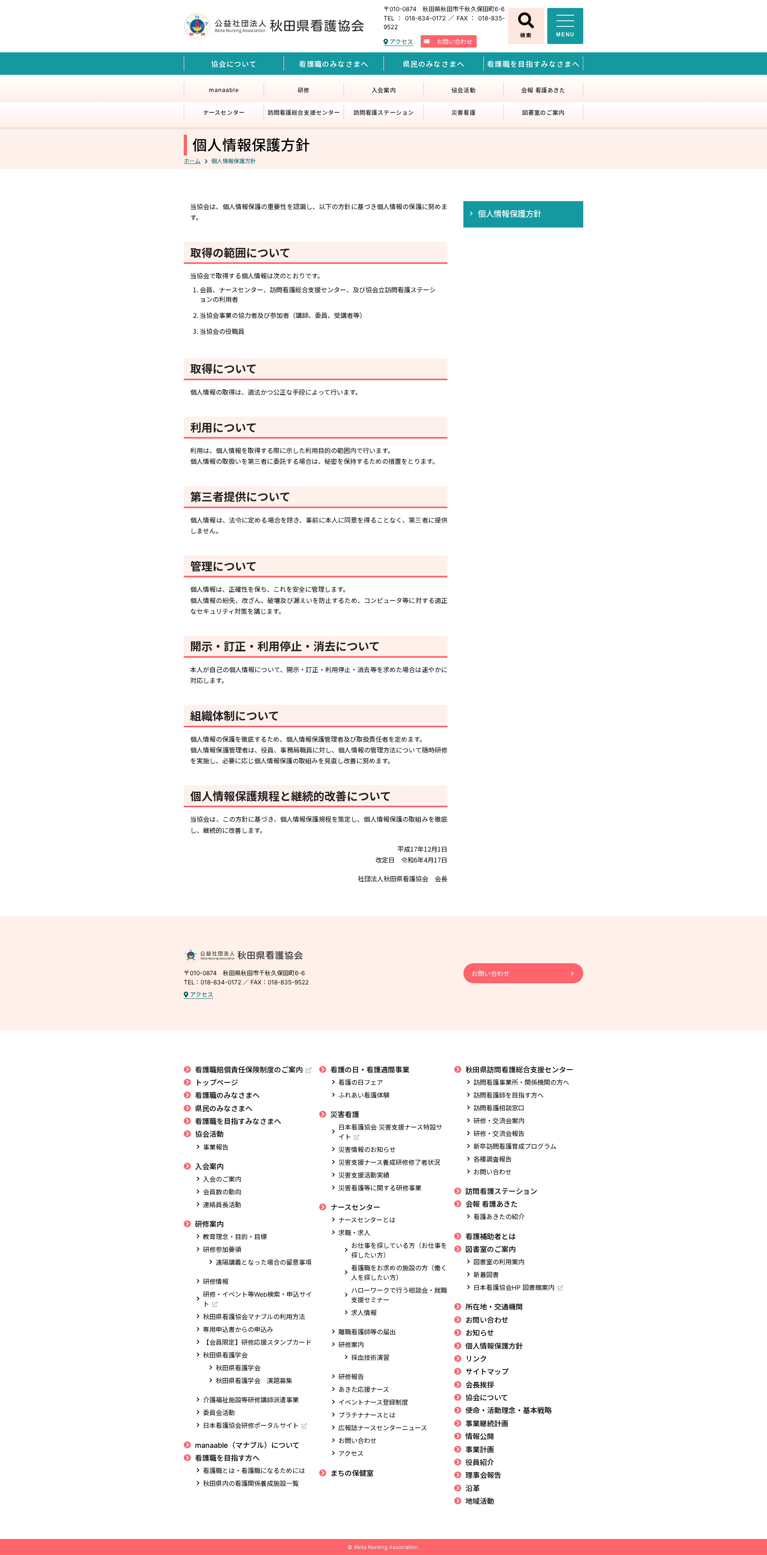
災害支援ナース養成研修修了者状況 (389, 1162)
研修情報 (216, 1282)
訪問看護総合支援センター (304, 112)
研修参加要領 (222, 1250)
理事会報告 (483, 1475)
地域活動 (479, 1501)
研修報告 (351, 1377)
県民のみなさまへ (434, 64)
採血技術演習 (370, 1357)
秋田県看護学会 (225, 1355)
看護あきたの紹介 (499, 1217)
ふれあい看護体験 (363, 1095)
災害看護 (463, 112)
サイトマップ (487, 1371)
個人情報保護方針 (510, 213)
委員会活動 (219, 1413)
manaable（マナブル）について (247, 1445)
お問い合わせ (455, 42)
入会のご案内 (222, 1179)
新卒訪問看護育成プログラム (514, 1146)
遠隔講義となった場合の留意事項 (264, 1262)
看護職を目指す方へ (227, 1458)
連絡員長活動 (222, 1205)
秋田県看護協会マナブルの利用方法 (254, 1317)
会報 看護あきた (543, 90)
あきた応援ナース (363, 1389)
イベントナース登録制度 (373, 1402)
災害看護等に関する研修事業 (379, 1188)
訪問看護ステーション (384, 112)
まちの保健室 (352, 1473)
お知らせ (479, 1333)
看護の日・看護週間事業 (369, 1070)
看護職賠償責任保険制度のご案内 (249, 1070)
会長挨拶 (479, 1385)
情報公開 (479, 1436)
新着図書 (486, 1275)
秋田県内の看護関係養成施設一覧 (251, 1483)
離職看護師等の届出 (367, 1332)
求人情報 (364, 1313)
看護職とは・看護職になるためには (254, 1471)
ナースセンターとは (366, 1220)
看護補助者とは (490, 1236)
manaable (224, 89)
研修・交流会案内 (499, 1121)
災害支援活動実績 (363, 1175)
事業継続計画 (487, 1423)
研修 (304, 90)
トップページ (216, 1082)
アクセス (400, 42)
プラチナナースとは (366, 1415)
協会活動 (463, 90)
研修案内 (209, 1224)
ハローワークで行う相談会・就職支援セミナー (399, 1295)
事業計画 (479, 1449)
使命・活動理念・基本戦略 (508, 1410)
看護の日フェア (360, 1082)
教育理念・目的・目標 (235, 1237)
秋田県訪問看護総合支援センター (519, 1070)
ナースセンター (224, 112)
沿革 (472, 1488)
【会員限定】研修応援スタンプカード (257, 1342)
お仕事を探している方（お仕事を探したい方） (399, 1250)
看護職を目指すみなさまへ (533, 64)
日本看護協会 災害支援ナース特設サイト (390, 1132)
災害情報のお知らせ (367, 1150)
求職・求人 (354, 1233)
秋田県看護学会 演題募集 (254, 1381)
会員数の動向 (222, 1192)
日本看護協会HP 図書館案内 (513, 1288)
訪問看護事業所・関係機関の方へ (521, 1082)
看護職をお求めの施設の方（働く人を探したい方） (399, 1273)
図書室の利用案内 (499, 1262)
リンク (476, 1359)
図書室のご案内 (543, 112)
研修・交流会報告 (499, 1134)
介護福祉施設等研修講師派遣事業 (251, 1400)
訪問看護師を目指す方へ (508, 1095)
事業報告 (216, 1147)
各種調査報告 (492, 1159)
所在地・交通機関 (494, 1307)
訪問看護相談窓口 (499, 1108)
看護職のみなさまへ (333, 64)
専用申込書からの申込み (238, 1329)
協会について (234, 64)
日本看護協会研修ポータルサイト (251, 1425)
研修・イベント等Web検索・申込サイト (257, 1299)
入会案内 (383, 90)
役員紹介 (479, 1462)
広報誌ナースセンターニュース (382, 1428)
